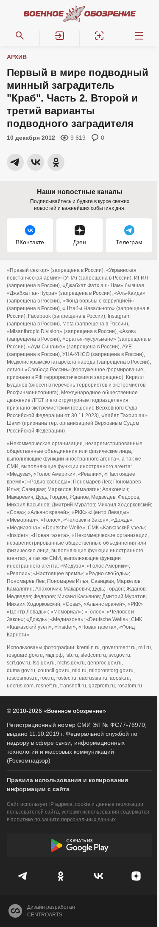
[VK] (98, 876)
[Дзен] (136, 876)
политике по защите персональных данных (63, 819)
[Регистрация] (100, 35)
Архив (17, 57)
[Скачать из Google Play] (79, 845)
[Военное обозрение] (80, 13)
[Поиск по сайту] (20, 35)
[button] (60, 35)
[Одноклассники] (61, 876)
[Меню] (139, 35)
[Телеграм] (23, 876)
